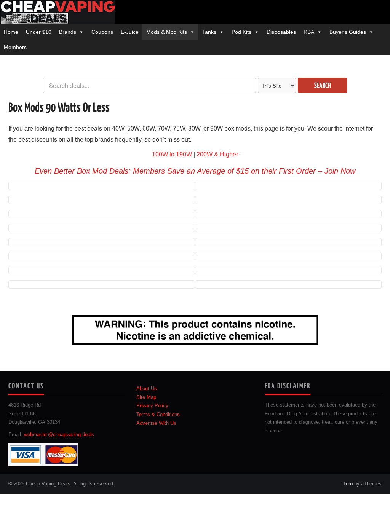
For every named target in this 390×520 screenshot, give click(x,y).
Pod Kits (241, 32)
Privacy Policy (152, 405)
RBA (309, 32)
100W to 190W (172, 154)
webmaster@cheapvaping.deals (59, 434)
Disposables (281, 32)
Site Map (146, 397)
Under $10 (38, 32)
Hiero (347, 484)
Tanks (209, 32)
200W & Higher (217, 154)
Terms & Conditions (158, 414)
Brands (67, 32)
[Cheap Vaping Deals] (57, 12)
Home (11, 32)
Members (15, 47)
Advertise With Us (156, 423)
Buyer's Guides (347, 32)
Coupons (102, 32)
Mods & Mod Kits (166, 32)
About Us (146, 388)
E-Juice (130, 32)
